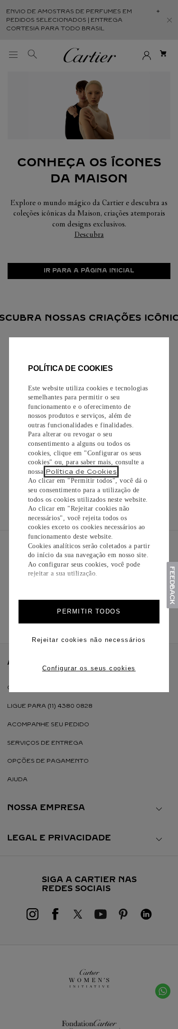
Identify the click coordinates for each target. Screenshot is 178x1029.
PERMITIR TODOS (89, 611)
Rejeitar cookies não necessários (89, 639)
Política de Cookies (81, 472)
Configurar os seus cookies (89, 668)
